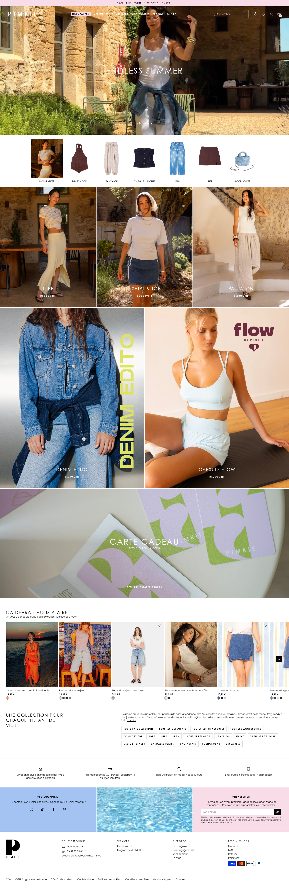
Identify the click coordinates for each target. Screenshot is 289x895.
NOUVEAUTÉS (80, 14)
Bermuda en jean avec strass (128, 690)
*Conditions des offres (136, 879)
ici (231, 822)
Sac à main (188, 743)
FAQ (230, 850)
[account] (271, 14)
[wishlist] (263, 14)
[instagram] (31, 810)
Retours (232, 854)
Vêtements (101, 14)
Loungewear (211, 743)
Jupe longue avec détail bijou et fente (28, 690)
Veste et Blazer (134, 743)
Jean (176, 736)
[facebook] (53, 810)
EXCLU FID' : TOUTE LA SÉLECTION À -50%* (144, 3)
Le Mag (177, 857)
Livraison (233, 846)
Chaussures (120, 14)
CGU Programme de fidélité (31, 879)
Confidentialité (85, 879)
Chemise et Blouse (263, 736)
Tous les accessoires (245, 728)
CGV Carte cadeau (62, 879)
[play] (281, 128)
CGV (8, 879)
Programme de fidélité (130, 850)
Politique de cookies (109, 879)
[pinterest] (64, 810)
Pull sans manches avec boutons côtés (187, 690)
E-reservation (124, 846)
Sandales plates (162, 743)
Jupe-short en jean (227, 690)
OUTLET (171, 14)
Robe (152, 736)
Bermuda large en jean (72, 690)
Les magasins (180, 846)
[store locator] (255, 14)
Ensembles (233, 743)
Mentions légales (162, 879)
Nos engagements (183, 850)
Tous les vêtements (173, 728)
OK (277, 811)
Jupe (164, 736)
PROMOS (158, 14)
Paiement (233, 857)
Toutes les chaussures (208, 728)
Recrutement (180, 854)
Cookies (180, 879)
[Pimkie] (22, 14)
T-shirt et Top (133, 736)
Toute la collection (138, 728)
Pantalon (223, 736)
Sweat (240, 736)
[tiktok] (42, 810)
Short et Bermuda (197, 736)
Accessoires (140, 14)
